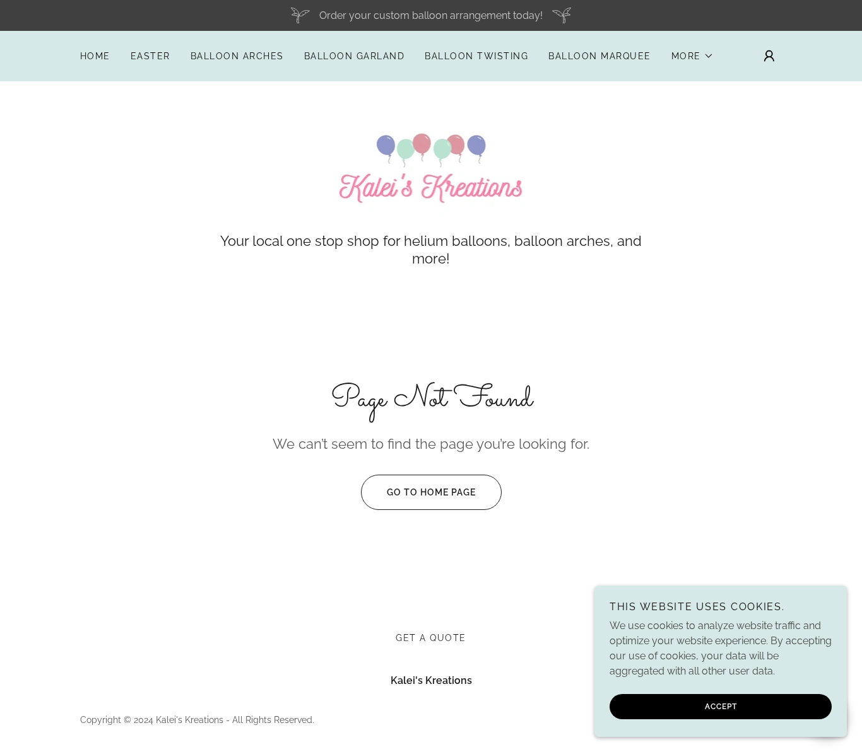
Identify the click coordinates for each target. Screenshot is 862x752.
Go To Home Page (431, 492)
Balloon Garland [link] (354, 56)
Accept (721, 706)
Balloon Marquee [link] (599, 56)
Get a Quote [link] (431, 638)
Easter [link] (150, 56)
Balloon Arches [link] (237, 56)
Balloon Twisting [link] (476, 56)
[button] (692, 56)
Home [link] (95, 56)
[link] (431, 164)
